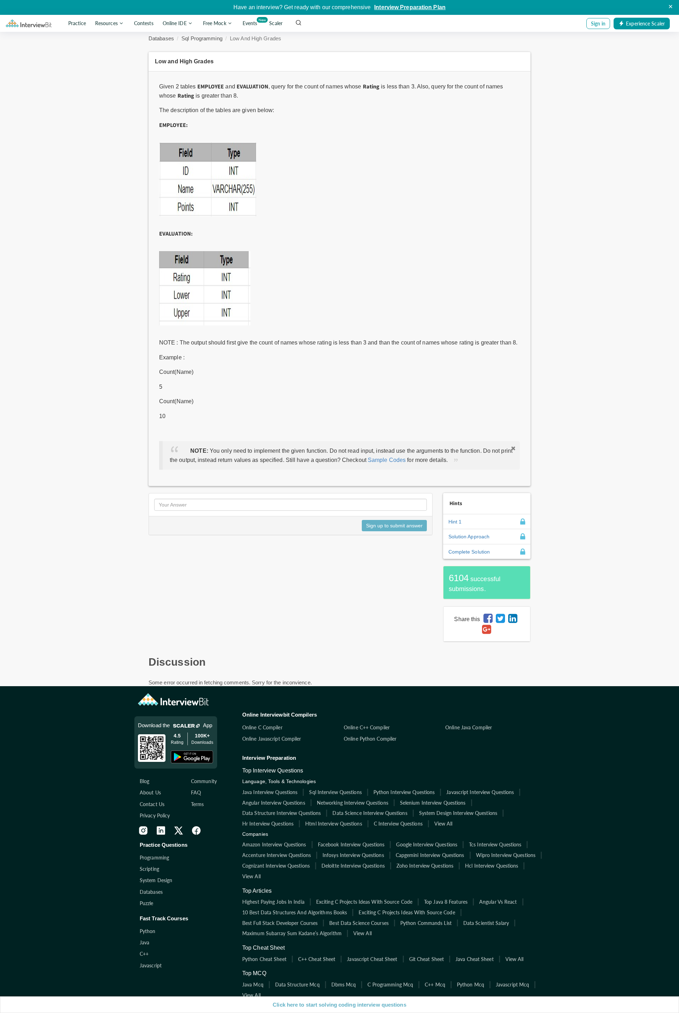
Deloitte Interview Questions (353, 866)
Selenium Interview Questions (433, 803)
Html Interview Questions (333, 824)
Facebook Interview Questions (351, 844)
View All (443, 824)
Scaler (276, 24)
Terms (197, 804)
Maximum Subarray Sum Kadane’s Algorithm (292, 933)
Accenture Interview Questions (276, 855)
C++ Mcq (435, 985)
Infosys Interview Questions (353, 855)
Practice (77, 24)
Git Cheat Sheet (426, 959)
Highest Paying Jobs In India (273, 902)
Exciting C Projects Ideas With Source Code (364, 902)
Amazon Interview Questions (274, 844)
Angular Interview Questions (273, 803)
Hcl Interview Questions (491, 866)
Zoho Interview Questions (424, 866)
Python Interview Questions (404, 792)
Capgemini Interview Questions (430, 855)
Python (148, 931)
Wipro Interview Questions (506, 855)
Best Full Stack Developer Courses (280, 923)
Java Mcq (252, 985)
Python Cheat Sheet (264, 959)
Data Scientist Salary (486, 923)
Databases (161, 38)
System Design (156, 880)
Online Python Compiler (370, 739)
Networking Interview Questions (352, 803)
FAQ (196, 792)
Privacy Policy (155, 815)
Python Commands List (426, 923)
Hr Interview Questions (268, 824)
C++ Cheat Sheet (317, 959)
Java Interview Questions (269, 792)
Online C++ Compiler (367, 727)
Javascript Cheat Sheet (372, 959)
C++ (144, 954)
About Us (150, 792)
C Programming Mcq (390, 985)
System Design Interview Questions (458, 813)
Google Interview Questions (426, 844)
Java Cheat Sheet (474, 959)
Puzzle (146, 903)
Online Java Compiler (468, 727)
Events (251, 22)
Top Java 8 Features (446, 902)
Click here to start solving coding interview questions (339, 1005)
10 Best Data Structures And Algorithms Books (294, 912)
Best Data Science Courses (359, 923)
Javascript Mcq (512, 985)
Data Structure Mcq (297, 985)
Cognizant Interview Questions (276, 866)
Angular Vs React (498, 902)
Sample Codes (387, 460)
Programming (154, 858)
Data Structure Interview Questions (281, 813)
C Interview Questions (398, 824)
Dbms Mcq (343, 985)
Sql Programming (201, 38)
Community (204, 781)
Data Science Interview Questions (369, 813)
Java (144, 942)
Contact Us (152, 804)
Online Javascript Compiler (271, 739)
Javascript (151, 965)
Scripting (149, 869)
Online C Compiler (262, 727)
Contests (143, 24)
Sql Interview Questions (335, 792)
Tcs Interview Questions (495, 844)
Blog (144, 781)
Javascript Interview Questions (480, 792)
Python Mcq (470, 985)
